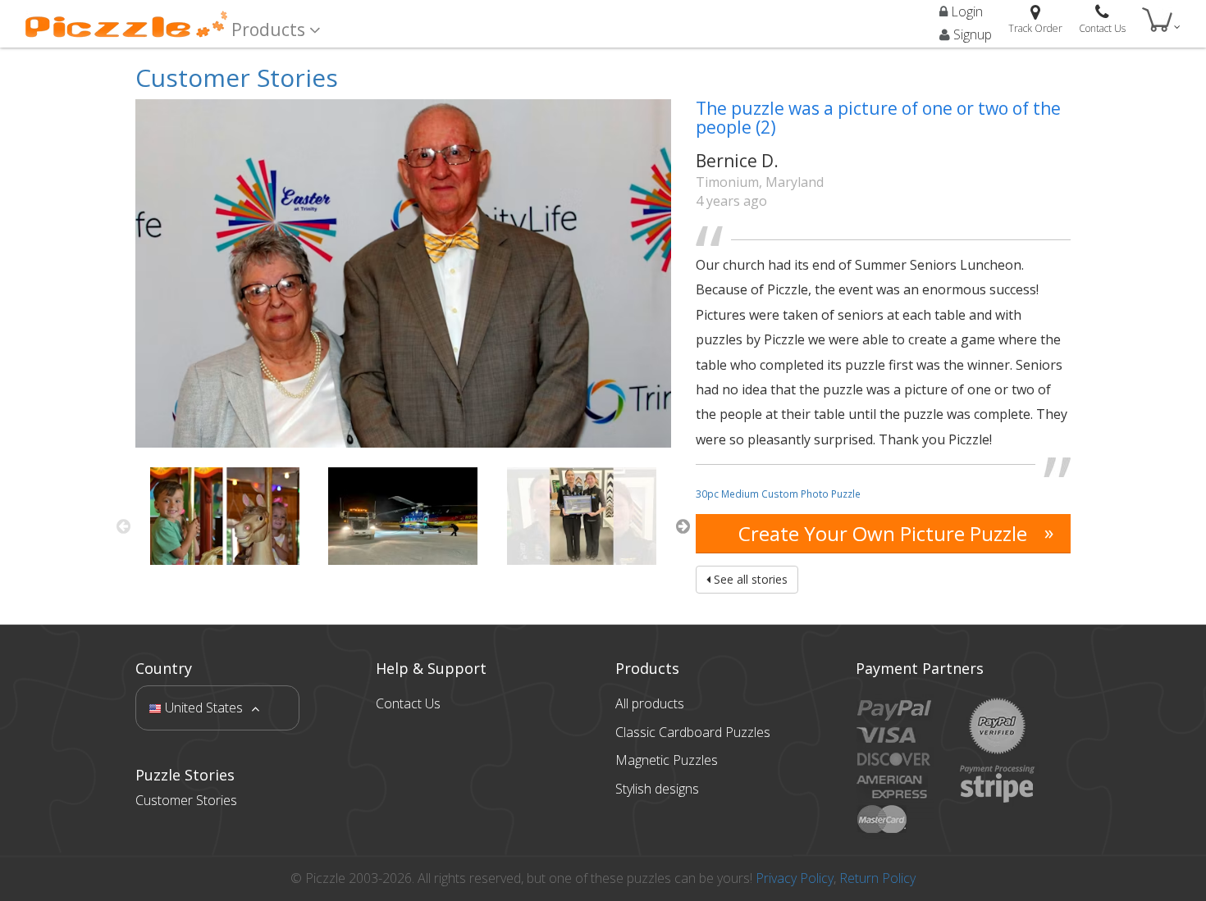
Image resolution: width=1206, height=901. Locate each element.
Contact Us (408, 703)
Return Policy (877, 878)
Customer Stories (236, 77)
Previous (123, 526)
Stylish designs (657, 789)
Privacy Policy (795, 878)
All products (649, 703)
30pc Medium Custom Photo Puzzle (778, 493)
